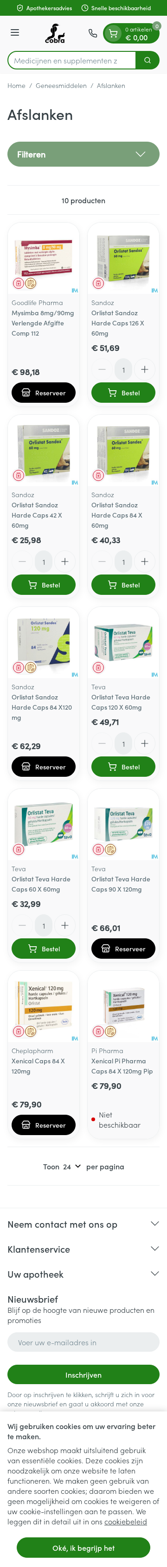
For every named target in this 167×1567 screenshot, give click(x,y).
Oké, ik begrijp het (83, 1547)
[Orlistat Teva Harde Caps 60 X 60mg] (43, 824)
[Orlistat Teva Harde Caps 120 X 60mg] (123, 642)
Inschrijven (83, 1374)
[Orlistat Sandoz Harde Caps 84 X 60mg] (123, 450)
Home (16, 85)
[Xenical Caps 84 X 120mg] (43, 1006)
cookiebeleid (125, 1521)
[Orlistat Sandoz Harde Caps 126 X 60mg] (123, 258)
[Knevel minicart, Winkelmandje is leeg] (113, 33)
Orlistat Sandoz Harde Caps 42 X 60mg (37, 515)
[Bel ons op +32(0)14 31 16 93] (92, 33)
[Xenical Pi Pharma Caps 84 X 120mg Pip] (123, 1006)
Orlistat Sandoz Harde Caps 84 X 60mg (116, 515)
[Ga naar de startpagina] (55, 33)
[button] (83, 154)
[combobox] (71, 60)
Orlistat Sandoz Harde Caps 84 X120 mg (42, 707)
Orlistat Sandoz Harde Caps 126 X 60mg (117, 322)
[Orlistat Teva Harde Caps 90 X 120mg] (123, 824)
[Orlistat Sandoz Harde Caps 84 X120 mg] (43, 642)
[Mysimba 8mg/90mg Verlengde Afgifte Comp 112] (43, 258)
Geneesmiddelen (61, 85)
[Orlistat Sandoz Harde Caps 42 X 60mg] (43, 450)
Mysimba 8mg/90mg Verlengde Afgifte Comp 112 (43, 322)
